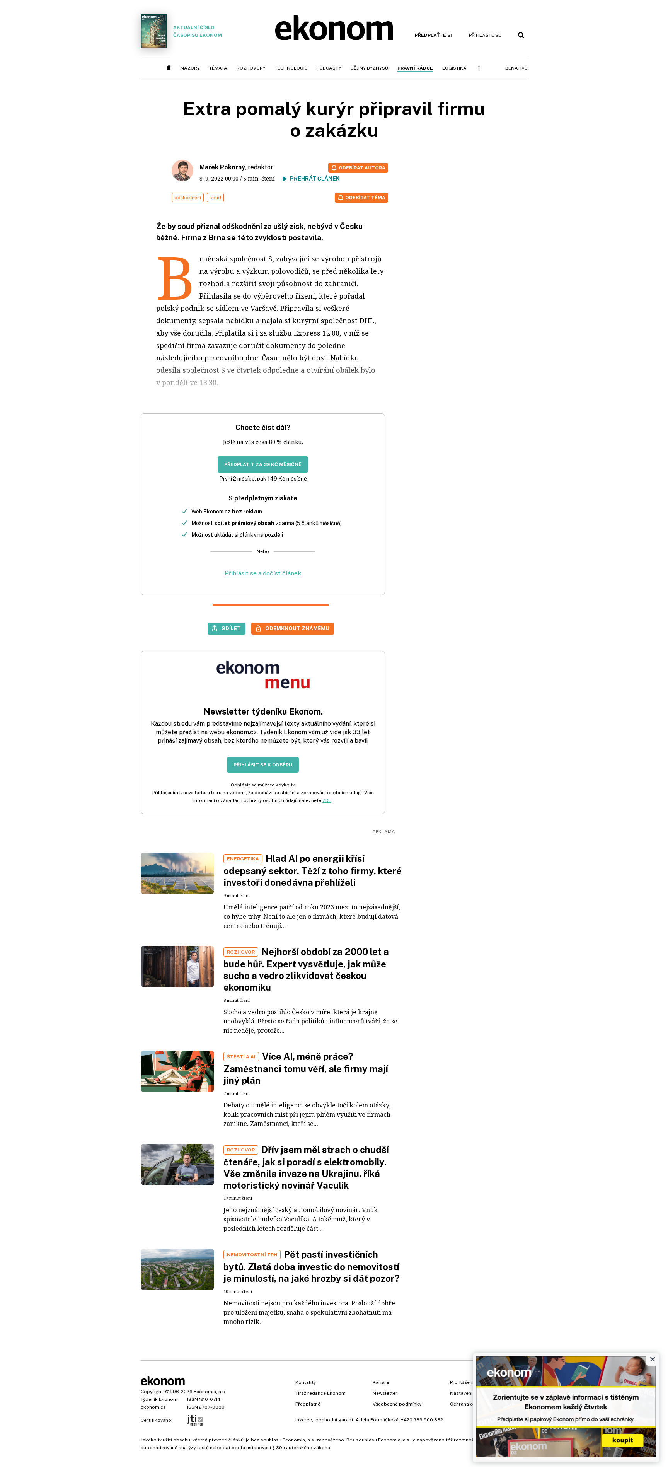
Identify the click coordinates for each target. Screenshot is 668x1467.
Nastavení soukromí (472, 1393)
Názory (190, 68)
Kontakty (305, 1382)
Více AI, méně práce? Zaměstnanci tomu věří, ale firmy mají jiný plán (305, 1068)
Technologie (291, 68)
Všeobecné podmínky (397, 1404)
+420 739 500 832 (422, 1420)
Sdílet (231, 628)
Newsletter (385, 1393)
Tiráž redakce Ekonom (320, 1393)
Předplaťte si (433, 35)
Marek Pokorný (222, 167)
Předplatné (307, 1404)
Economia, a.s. (210, 1391)
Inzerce (303, 1420)
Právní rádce (415, 68)
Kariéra (381, 1382)
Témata (218, 68)
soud (215, 197)
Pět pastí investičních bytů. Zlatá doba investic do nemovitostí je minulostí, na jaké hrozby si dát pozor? (311, 1266)
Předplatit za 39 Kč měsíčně (263, 464)
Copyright (152, 1391)
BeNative (516, 68)
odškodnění (187, 197)
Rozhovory (251, 68)
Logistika (454, 68)
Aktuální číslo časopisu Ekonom (197, 31)
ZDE (326, 800)
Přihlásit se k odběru (262, 765)
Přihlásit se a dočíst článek (263, 573)
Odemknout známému (297, 628)
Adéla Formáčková (377, 1420)
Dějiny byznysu (369, 68)
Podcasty (329, 68)
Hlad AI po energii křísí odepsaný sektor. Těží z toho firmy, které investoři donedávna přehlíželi (312, 870)
